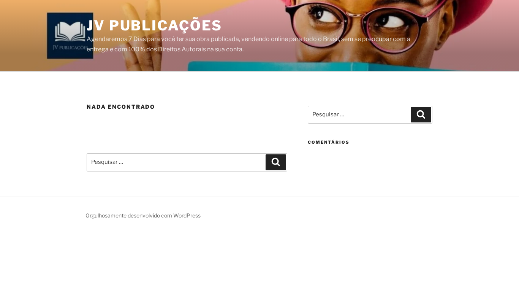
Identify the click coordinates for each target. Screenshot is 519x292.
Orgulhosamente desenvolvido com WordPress (143, 215)
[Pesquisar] (276, 162)
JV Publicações (154, 25)
